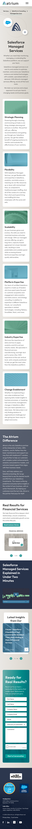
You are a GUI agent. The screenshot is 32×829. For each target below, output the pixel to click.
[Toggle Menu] (27, 3)
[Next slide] (21, 658)
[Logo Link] (16, 776)
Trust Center (14, 817)
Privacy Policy (6, 817)
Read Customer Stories (11, 525)
